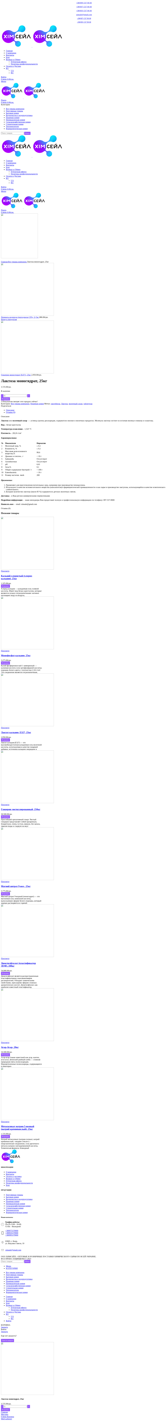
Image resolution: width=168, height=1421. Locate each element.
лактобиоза (55, 404)
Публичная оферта (18, 62)
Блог (8, 1185)
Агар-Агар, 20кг (10, 1047)
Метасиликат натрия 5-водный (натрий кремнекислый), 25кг (17, 1127)
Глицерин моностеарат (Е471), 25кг (16, 375)
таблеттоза (88, 404)
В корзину (5, 399)
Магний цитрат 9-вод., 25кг (16, 886)
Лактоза (64, 404)
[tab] (86, 410)
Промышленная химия (15, 1204)
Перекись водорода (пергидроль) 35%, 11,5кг (20, 317)
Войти (8, 1321)
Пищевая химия (37, 404)
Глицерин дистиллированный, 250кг (20, 809)
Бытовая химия (12, 1197)
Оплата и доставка (14, 1176)
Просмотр (5, 571)
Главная (4, 262)
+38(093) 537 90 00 (84, 11)
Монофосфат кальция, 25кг (16, 655)
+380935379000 (11, 1233)
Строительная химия (14, 1208)
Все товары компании (17, 262)
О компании (11, 1172)
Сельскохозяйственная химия (18, 1206)
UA (12, 71)
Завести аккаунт (7, 1340)
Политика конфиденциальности (24, 64)
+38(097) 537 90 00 (84, 7)
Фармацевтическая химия (17, 1212)
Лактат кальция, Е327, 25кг (16, 732)
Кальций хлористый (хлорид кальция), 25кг (16, 577)
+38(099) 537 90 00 (84, 3)
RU (12, 73)
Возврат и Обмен (13, 1179)
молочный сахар (76, 404)
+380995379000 (11, 1235)
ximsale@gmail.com (84, 15)
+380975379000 (11, 1231)
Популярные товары (14, 1195)
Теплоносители (12, 1210)
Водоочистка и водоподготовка (19, 1199)
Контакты (10, 1174)
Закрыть (4, 1327)
